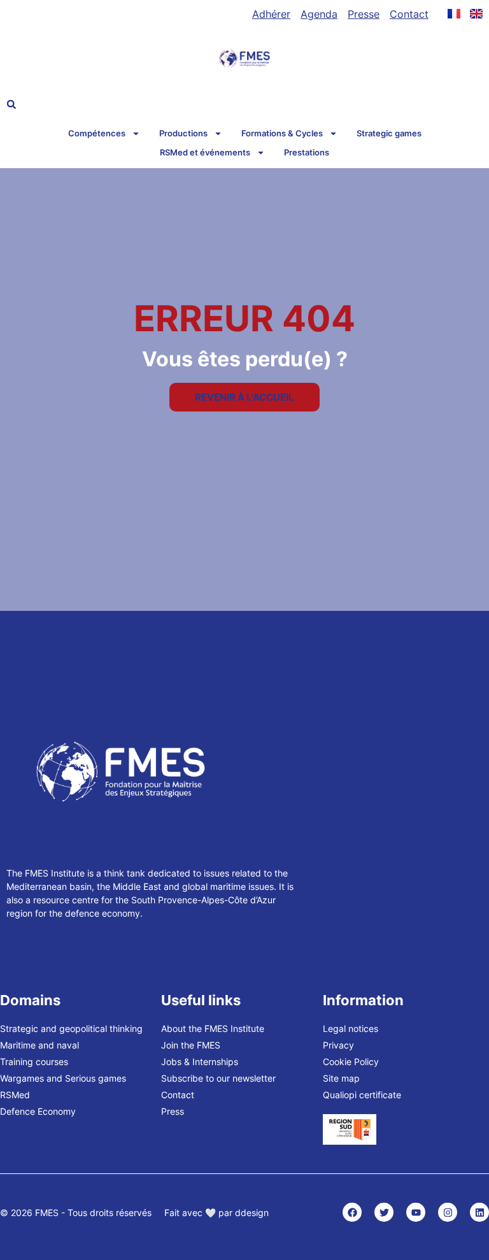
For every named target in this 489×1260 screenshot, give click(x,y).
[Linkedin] (479, 1212)
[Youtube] (415, 1212)
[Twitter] (383, 1212)
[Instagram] (447, 1212)
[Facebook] (352, 1212)
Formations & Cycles (282, 133)
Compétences (96, 133)
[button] (11, 104)
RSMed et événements (205, 152)
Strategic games (389, 133)
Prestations (306, 152)
